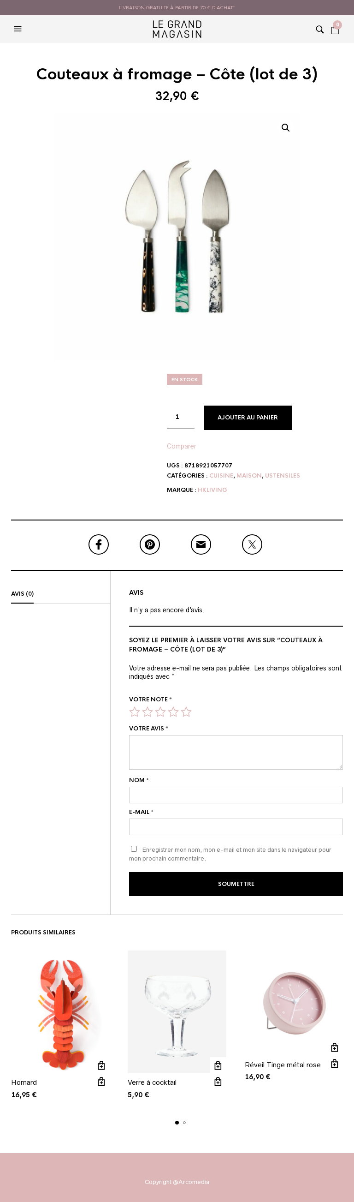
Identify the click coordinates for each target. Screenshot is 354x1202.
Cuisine (221, 475)
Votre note (150, 699)
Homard (24, 1082)
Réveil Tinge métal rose (283, 1065)
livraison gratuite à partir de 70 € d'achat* (177, 8)
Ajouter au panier (248, 417)
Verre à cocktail (152, 1082)
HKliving (212, 490)
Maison (249, 475)
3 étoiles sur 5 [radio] (160, 712)
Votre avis (148, 728)
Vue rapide (101, 1081)
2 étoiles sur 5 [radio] (147, 712)
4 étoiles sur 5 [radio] (173, 712)
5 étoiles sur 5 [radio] (186, 712)
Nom (139, 780)
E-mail (141, 812)
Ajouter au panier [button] (101, 1065)
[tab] (60, 594)
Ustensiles (282, 475)
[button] (18, 29)
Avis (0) (22, 594)
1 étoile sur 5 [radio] (134, 712)
